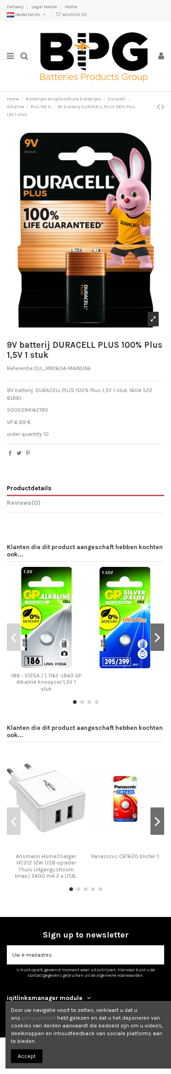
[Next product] (162, 107)
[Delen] (10, 453)
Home (71, 7)
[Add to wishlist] (35, 665)
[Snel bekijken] (57, 665)
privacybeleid (39, 1018)
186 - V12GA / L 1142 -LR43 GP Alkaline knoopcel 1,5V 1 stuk (46, 682)
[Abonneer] (156, 954)
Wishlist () (74, 14)
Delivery (16, 7)
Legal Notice (44, 7)
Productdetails (29, 488)
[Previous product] (159, 107)
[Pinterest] (28, 453)
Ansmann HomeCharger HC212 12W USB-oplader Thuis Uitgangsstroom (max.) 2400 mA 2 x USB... (46, 866)
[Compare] (46, 665)
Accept (27, 1056)
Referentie (20, 368)
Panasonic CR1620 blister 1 (125, 856)
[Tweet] (18, 453)
